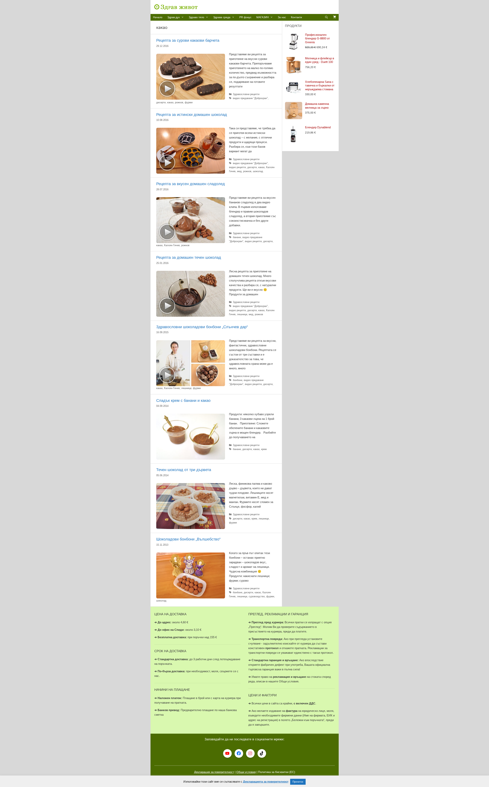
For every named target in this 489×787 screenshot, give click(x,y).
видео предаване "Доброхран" (250, 98)
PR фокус (245, 17)
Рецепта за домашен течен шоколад (188, 257)
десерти (161, 102)
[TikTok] (261, 753)
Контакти (296, 17)
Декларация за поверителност (214, 772)
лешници (242, 314)
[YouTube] (227, 753)
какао (170, 102)
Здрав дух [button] (173, 17)
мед (239, 171)
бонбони (237, 380)
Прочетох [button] (297, 781)
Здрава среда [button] (221, 17)
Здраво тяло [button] (196, 17)
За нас (282, 17)
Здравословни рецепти (246, 94)
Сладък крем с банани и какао (183, 400)
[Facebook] (239, 753)
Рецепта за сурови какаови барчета (187, 40)
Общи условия (246, 772)
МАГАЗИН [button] (262, 17)
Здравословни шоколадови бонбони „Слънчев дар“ (202, 327)
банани (237, 237)
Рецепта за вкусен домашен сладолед (190, 184)
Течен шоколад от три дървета (183, 470)
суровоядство (257, 596)
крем (264, 449)
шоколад (258, 171)
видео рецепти (237, 167)
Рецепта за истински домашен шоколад (191, 114)
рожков (179, 102)
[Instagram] (250, 753)
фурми (189, 102)
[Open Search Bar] (326, 17)
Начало (157, 17)
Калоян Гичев (172, 245)
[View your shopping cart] (335, 17)
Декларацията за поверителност (265, 781)
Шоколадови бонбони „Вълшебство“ (188, 539)
